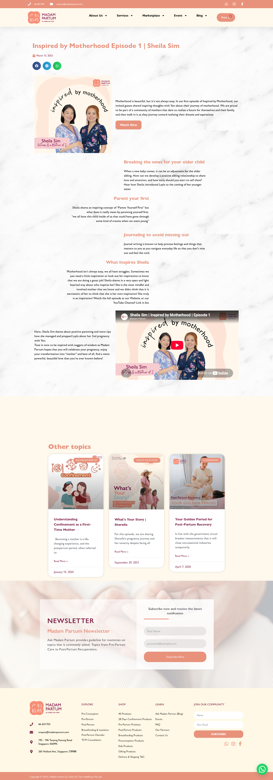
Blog (199, 15)
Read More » (61, 561)
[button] (36, 66)
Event (178, 15)
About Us (96, 15)
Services (122, 15)
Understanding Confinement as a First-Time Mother (72, 524)
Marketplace (151, 15)
